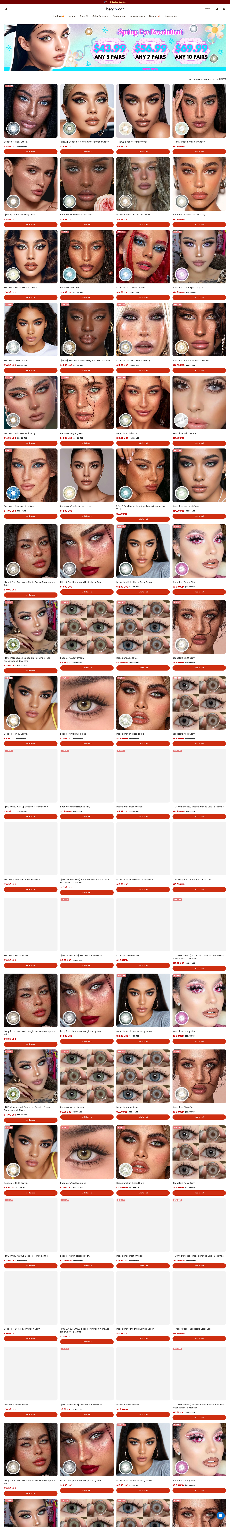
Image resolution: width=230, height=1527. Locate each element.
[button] (6, 9)
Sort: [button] (199, 79)
